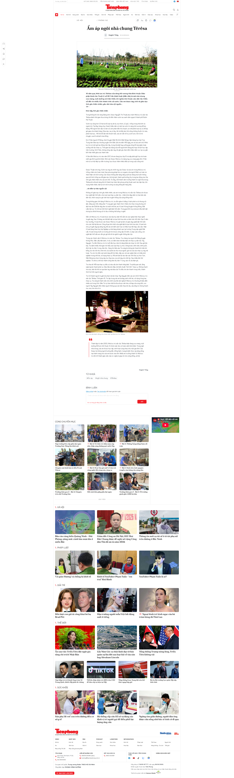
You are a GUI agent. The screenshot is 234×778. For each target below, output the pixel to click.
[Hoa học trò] (176, 733)
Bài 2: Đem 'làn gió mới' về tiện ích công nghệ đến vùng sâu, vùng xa (101, 469)
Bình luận (4, 59)
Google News (154, 20)
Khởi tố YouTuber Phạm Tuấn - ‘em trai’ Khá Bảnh (114, 578)
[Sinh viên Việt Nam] (165, 733)
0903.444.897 (110, 755)
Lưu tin (4, 54)
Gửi (142, 401)
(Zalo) (93, 755)
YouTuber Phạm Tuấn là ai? (153, 576)
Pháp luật (111, 15)
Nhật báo (72, 739)
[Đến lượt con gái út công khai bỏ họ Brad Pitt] (75, 600)
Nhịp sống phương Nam (76, 748)
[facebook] (174, 1)
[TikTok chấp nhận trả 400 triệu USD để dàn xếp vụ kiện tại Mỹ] (101, 669)
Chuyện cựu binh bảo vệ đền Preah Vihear (68, 469)
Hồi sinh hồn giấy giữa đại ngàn (99, 492)
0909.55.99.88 (86, 755)
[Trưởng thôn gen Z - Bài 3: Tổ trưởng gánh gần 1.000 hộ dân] (134, 481)
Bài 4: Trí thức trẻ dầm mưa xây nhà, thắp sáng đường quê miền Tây (101, 445)
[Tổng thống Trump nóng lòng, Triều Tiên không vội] (159, 637)
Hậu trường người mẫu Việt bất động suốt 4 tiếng (115, 615)
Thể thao (118, 15)
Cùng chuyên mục (65, 421)
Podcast (99, 739)
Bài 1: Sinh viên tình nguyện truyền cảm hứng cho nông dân (131, 469)
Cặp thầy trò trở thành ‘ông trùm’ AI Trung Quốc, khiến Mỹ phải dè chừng (69, 681)
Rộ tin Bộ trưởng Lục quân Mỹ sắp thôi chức (163, 681)
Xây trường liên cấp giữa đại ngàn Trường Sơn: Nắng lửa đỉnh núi (68, 445)
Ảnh (84, 739)
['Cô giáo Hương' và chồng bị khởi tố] (75, 562)
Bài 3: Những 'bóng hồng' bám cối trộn (133, 445)
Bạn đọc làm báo (66, 773)
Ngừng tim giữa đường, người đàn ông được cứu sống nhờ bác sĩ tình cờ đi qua (159, 718)
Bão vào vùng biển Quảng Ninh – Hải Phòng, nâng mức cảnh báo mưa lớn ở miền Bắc (74, 539)
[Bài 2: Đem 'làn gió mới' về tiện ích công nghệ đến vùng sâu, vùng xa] (102, 457)
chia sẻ (138, 20)
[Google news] (149, 758)
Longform (114, 739)
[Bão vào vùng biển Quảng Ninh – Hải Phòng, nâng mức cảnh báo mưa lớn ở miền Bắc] (75, 522)
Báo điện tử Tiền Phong (117, 7)
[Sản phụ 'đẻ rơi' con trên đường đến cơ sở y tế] (75, 702)
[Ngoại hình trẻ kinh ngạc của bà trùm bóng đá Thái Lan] (159, 600)
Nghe (4, 44)
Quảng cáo (153, 1)
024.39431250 (61, 760)
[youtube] (178, 1)
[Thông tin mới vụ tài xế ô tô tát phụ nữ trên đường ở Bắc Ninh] (159, 522)
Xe (132, 15)
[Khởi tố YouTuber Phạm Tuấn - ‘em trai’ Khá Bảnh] (117, 562)
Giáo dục (150, 15)
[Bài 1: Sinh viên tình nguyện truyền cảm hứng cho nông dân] (134, 457)
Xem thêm (177, 14)
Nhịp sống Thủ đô (60, 748)
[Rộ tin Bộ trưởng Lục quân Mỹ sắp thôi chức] (164, 669)
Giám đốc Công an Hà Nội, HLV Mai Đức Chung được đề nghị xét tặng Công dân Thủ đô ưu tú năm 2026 (117, 539)
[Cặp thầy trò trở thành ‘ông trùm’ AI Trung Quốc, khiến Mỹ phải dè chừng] (69, 669)
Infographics (129, 739)
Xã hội (62, 15)
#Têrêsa (113, 378)
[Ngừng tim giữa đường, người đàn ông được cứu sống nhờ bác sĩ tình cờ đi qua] (159, 702)
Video (171, 15)
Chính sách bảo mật (163, 753)
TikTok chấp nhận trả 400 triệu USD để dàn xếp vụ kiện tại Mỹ (101, 681)
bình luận (150, 20)
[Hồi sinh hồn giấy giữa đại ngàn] (102, 481)
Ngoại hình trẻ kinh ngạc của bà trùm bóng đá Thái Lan (157, 615)
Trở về (4, 64)
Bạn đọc (139, 745)
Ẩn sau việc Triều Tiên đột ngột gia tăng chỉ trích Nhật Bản (72, 653)
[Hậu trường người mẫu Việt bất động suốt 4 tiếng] (117, 600)
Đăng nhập (89, 391)
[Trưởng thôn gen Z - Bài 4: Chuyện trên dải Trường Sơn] (69, 481)
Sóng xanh (76, 15)
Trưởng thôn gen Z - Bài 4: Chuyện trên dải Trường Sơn (68, 493)
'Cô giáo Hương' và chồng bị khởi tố (73, 576)
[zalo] (144, 758)
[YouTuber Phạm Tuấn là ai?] (159, 562)
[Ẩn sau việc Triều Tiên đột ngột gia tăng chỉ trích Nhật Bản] (75, 637)
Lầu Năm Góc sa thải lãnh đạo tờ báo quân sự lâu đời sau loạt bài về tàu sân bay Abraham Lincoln (116, 654)
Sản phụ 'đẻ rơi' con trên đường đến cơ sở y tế (74, 718)
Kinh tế (68, 15)
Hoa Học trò (134, 1)
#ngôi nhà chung (101, 378)
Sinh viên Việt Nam (122, 1)
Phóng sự (103, 20)
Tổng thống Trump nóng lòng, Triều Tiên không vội (157, 653)
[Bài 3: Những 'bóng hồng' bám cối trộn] (134, 433)
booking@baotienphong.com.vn (91, 758)
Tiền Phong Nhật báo (107, 1)
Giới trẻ (103, 15)
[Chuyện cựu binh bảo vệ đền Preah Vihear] (69, 457)
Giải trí (144, 15)
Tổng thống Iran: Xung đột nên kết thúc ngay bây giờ (131, 681)
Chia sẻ (4, 49)
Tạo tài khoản (101, 391)
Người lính (126, 15)
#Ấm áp (90, 378)
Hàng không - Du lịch (157, 745)
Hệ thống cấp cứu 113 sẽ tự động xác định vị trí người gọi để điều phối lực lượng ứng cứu (115, 719)
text (142, 20)
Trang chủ (56, 14)
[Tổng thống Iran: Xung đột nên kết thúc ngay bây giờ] (132, 669)
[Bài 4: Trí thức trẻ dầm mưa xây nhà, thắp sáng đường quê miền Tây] (102, 433)
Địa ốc (83, 15)
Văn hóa (137, 15)
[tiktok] (139, 758)
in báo (146, 20)
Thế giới (97, 15)
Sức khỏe (90, 15)
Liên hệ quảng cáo (86, 753)
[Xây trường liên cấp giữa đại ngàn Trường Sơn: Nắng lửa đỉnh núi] (69, 433)
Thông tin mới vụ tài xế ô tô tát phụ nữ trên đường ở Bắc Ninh (158, 537)
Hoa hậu (165, 15)
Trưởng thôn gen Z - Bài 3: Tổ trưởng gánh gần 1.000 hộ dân (133, 493)
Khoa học (158, 15)
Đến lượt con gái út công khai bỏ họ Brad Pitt (73, 615)
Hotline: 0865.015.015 (91, 1)
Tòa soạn (144, 1)
